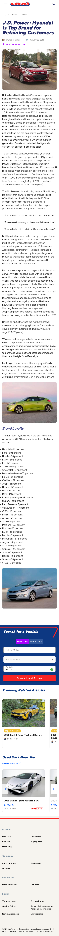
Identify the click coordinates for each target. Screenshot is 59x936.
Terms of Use (8, 901)
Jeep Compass (10, 311)
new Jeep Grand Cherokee (16, 304)
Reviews (6, 841)
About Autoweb (9, 863)
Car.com (35, 884)
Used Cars (36, 641)
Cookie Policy (9, 906)
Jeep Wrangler (31, 308)
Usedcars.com (9, 884)
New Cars (22, 641)
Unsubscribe (37, 914)
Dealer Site (36, 863)
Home (14, 14)
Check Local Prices (29, 678)
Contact (6, 868)
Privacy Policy (37, 901)
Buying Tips (36, 841)
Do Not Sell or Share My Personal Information (42, 907)
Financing (7, 846)
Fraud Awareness (10, 914)
